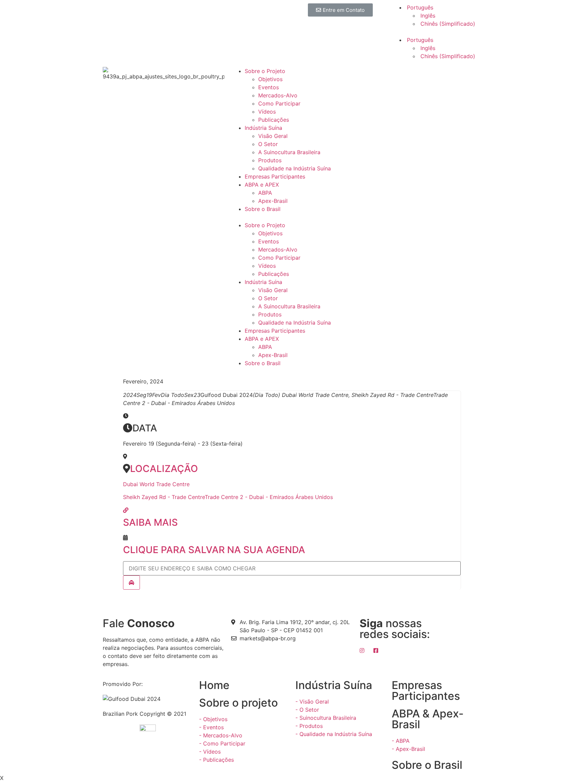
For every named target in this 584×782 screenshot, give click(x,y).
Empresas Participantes (275, 176)
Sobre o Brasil (263, 209)
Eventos (268, 87)
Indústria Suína (263, 127)
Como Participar (279, 103)
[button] (340, 10)
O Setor (268, 144)
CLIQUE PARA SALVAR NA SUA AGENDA (214, 549)
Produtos (270, 160)
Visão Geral (273, 136)
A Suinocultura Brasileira (289, 152)
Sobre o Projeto (265, 71)
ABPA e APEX (262, 184)
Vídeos (267, 111)
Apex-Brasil (273, 200)
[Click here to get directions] (131, 582)
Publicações (273, 119)
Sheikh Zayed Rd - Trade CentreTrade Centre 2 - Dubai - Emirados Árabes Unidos (228, 497)
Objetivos (270, 79)
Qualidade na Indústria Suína (294, 168)
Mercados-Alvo (277, 95)
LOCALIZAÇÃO (164, 468)
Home (214, 685)
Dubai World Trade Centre (156, 484)
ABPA (265, 192)
